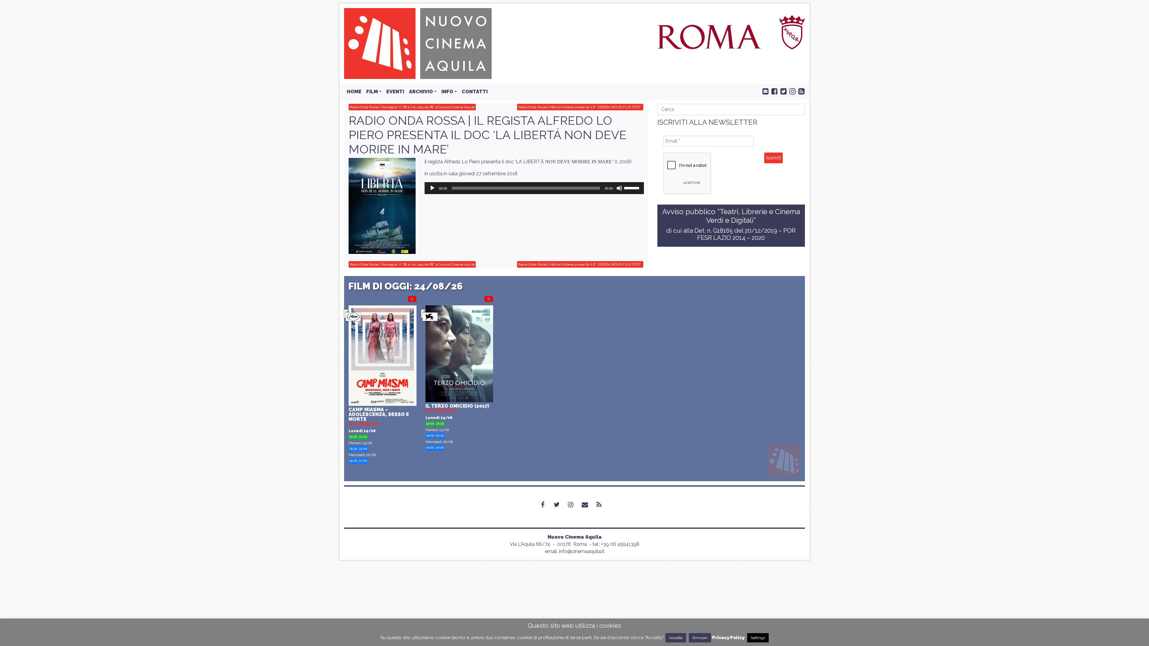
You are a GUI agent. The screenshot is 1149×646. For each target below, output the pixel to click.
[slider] (632, 187)
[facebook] (773, 91)
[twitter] (782, 91)
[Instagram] (574, 504)
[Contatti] (588, 504)
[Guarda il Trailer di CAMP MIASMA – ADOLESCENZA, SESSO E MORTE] (412, 298)
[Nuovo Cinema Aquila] (418, 43)
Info (447, 92)
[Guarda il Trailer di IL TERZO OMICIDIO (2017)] (488, 298)
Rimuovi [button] (699, 638)
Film (372, 92)
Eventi (395, 92)
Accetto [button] (676, 638)
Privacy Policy (728, 637)
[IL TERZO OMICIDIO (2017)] (459, 354)
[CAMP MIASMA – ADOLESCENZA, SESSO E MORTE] (383, 356)
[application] (534, 188)
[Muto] (619, 188)
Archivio (421, 92)
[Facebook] (546, 504)
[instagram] (791, 91)
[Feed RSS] (800, 91)
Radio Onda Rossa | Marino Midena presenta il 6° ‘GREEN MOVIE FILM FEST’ (580, 107)
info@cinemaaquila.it (581, 551)
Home (354, 92)
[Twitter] (560, 504)
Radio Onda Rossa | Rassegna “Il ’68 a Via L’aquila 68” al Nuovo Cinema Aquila (412, 107)
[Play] (432, 188)
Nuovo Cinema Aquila (575, 537)
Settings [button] (758, 638)
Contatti (475, 92)
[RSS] (602, 504)
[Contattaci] (764, 91)
